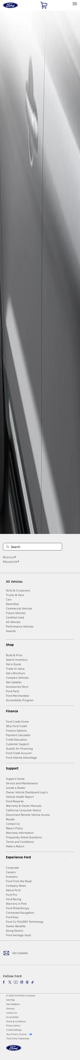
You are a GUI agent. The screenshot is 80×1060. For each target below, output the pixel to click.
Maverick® (11, 562)
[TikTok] (32, 982)
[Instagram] (21, 982)
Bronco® (10, 557)
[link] (10, 1000)
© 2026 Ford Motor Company (20, 995)
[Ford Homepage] (13, 1050)
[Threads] (27, 982)
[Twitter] (9, 982)
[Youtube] (16, 982)
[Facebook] (4, 982)
